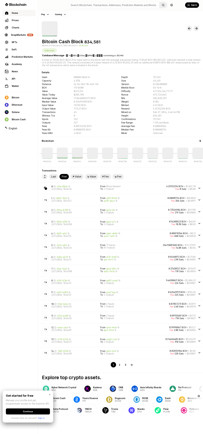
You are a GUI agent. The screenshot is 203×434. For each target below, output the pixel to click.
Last (53, 176)
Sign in (41, 418)
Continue (28, 411)
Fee (106, 176)
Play (43, 14)
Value (78, 176)
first (64, 176)
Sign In (194, 5)
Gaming (58, 14)
